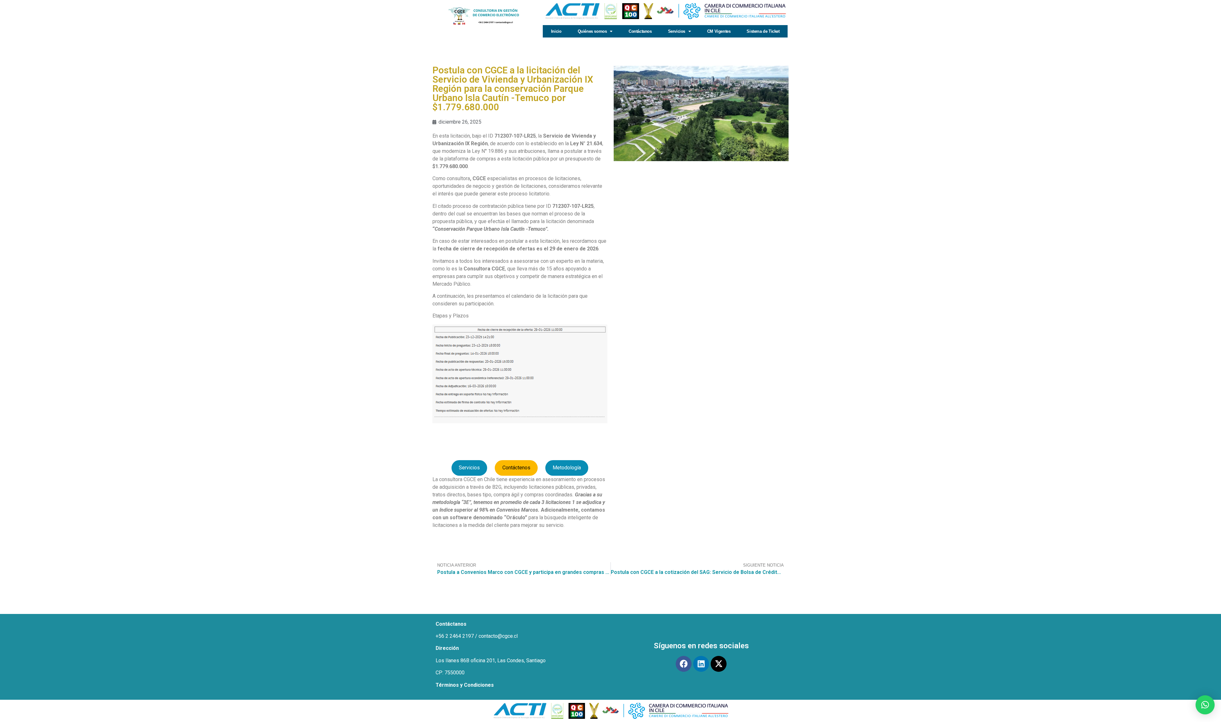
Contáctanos (640, 31)
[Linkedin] (701, 664)
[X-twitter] (719, 664)
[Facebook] (684, 664)
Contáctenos (516, 468)
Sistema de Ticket (763, 31)
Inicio (556, 31)
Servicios (469, 468)
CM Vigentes (719, 31)
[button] (1205, 704)
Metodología (567, 468)
